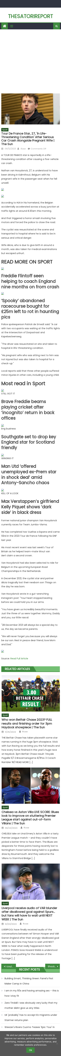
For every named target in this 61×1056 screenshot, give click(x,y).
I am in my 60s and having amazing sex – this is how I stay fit (32, 993)
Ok (30, 1050)
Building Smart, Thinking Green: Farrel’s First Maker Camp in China (29, 981)
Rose (23, 148)
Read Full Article (19, 658)
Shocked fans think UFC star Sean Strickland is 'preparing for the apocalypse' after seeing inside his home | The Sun (54, 966)
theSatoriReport (30, 16)
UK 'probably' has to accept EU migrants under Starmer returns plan (31, 1017)
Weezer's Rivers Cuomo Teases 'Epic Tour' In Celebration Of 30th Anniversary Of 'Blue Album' (32, 1029)
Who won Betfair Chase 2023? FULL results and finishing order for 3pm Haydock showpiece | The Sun (27, 723)
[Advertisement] (30, 61)
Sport (4, 129)
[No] (57, 1043)
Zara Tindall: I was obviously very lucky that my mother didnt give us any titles (31, 1005)
